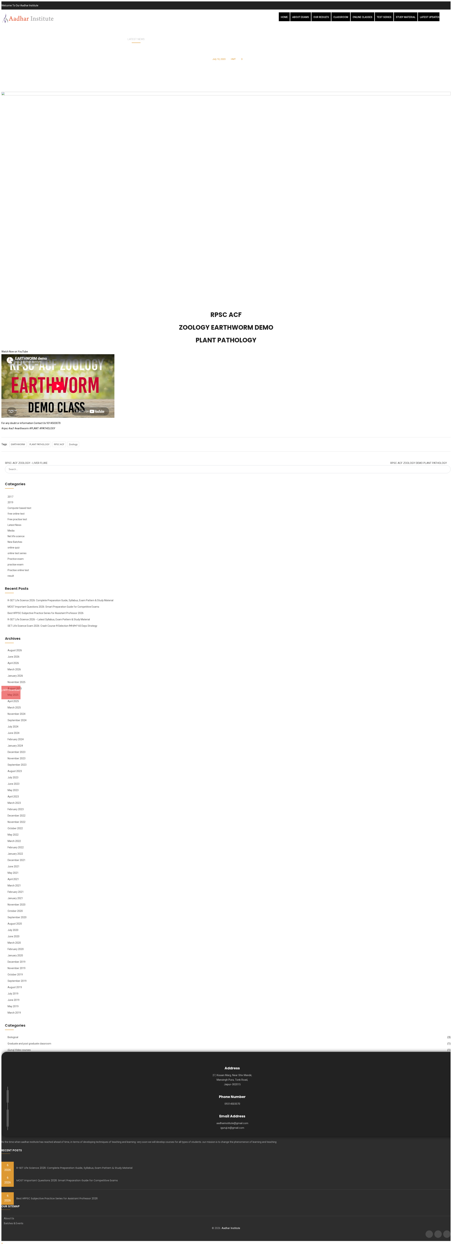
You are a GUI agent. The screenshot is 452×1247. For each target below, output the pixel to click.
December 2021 (16, 860)
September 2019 (17, 980)
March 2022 (14, 841)
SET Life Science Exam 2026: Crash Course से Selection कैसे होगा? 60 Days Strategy (52, 625)
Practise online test (18, 570)
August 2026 (15, 650)
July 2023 (13, 777)
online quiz (14, 547)
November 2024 (16, 713)
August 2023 (15, 771)
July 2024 (13, 726)
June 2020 (13, 936)
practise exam (15, 564)
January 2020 (15, 955)
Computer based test (19, 508)
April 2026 (13, 663)
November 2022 (16, 822)
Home (284, 17)
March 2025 (14, 707)
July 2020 (13, 930)
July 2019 (13, 993)
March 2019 (14, 1012)
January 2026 (15, 675)
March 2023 (14, 802)
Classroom (340, 17)
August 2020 (15, 923)
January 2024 (15, 745)
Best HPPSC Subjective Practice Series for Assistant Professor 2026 (46, 613)
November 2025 (16, 682)
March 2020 (14, 942)
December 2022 (16, 815)
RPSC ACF (59, 444)
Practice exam (16, 558)
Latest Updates (429, 17)
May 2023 (13, 790)
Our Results (321, 17)
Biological (13, 1037)
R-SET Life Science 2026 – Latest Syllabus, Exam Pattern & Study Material (49, 619)
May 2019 (13, 1006)
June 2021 (13, 866)
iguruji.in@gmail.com (232, 1127)
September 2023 (17, 764)
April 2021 (13, 879)
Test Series (384, 17)
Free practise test (17, 519)
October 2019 (15, 974)
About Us (9, 1218)
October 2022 (15, 828)
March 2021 (14, 885)
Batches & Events (13, 1223)
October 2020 (15, 911)
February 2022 (16, 847)
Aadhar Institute (231, 1228)
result (11, 575)
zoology (73, 444)
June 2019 (13, 1000)
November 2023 (16, 758)
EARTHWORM (18, 444)
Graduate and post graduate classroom (29, 1043)
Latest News (136, 39)
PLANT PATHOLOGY (39, 444)
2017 (10, 496)
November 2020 (16, 904)
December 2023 (16, 752)
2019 (10, 502)
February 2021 (16, 891)
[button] (2, 1243)
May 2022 (13, 834)
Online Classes (362, 17)
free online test (16, 513)
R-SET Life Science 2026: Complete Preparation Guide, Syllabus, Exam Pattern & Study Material (60, 600)
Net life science (16, 536)
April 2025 (13, 701)
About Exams (300, 17)
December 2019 (16, 961)
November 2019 (16, 968)
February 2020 (16, 949)
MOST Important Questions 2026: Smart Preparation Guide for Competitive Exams (53, 606)
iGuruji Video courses (19, 1050)
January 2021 (15, 898)
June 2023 (13, 783)
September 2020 (17, 917)
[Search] (447, 467)
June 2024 (13, 733)
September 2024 (17, 720)
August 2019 (15, 987)
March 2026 (14, 669)
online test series (17, 553)
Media (11, 530)
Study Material (405, 17)
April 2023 (13, 796)
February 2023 (16, 809)
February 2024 (16, 739)
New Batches (15, 542)
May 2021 (13, 872)
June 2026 (13, 656)
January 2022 (15, 853)
